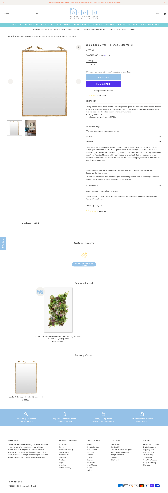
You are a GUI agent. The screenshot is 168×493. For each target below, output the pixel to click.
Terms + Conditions (151, 444)
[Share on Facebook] (93, 205)
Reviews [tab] (26, 223)
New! (89, 444)
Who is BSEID (116, 444)
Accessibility (148, 457)
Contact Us (115, 447)
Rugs (121, 24)
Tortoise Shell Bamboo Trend (95, 29)
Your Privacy (148, 454)
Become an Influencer (120, 452)
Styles (69, 29)
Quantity (89, 60)
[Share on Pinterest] (101, 205)
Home (10, 36)
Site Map (146, 465)
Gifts (89, 470)
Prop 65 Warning (150, 460)
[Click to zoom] (78, 47)
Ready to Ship (93, 447)
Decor (28, 24)
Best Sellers (92, 449)
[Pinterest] (12, 482)
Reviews (114, 457)
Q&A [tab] (36, 223)
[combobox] (21, 14)
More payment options (103, 90)
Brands (77, 29)
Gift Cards (115, 460)
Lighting (96, 24)
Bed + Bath (63, 24)
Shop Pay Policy (149, 462)
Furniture (16, 24)
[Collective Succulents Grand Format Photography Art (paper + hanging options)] (58, 310)
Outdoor (132, 24)
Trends (90, 454)
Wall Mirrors (19, 36)
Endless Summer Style (42, 29)
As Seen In (91, 452)
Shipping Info (148, 449)
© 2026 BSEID (13, 486)
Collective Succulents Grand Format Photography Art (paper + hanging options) (58, 337)
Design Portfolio (117, 454)
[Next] (164, 2)
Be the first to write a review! (84, 264)
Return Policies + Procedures (113, 196)
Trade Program (149, 447)
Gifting (132, 29)
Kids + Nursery (149, 24)
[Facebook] (9, 482)
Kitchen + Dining (44, 24)
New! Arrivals (59, 29)
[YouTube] (15, 482)
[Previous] (4, 2)
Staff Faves (122, 29)
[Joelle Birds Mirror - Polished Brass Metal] (26, 377)
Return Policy (148, 452)
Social (112, 29)
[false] (26, 414)
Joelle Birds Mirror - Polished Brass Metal (26, 397)
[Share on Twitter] (97, 205)
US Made (91, 462)
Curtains (109, 24)
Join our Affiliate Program (121, 449)
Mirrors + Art (80, 24)
